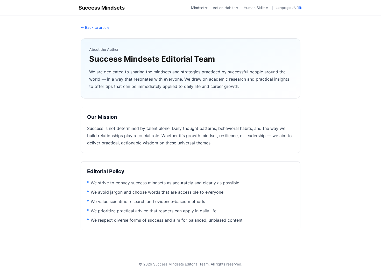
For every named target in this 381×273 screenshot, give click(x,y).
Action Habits (225, 7)
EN (300, 8)
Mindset (199, 7)
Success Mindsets (102, 8)
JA (294, 8)
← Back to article (95, 27)
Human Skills (256, 7)
